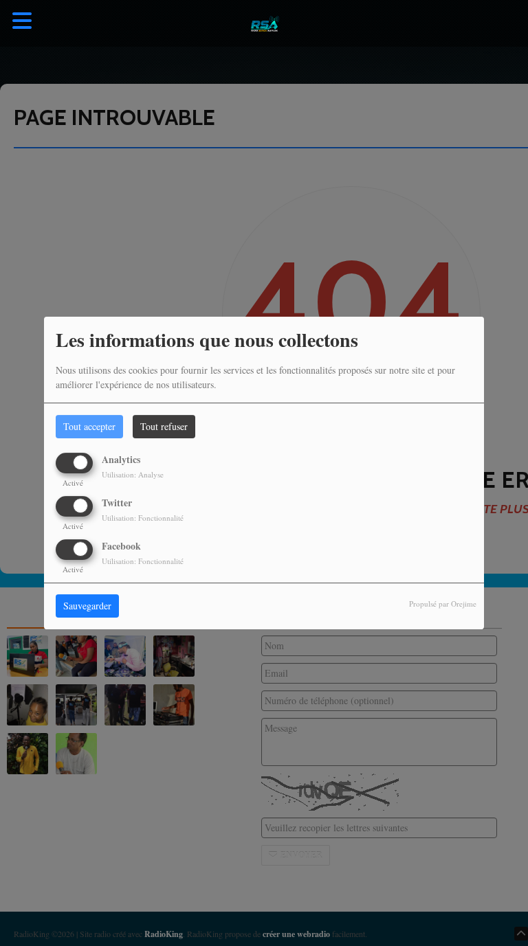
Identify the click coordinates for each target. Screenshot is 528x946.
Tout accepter (89, 426)
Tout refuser (164, 426)
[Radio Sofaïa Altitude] (264, 23)
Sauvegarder (87, 606)
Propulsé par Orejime (442, 604)
